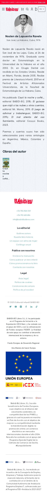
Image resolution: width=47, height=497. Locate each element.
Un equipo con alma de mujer (23, 241)
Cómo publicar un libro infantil (23, 260)
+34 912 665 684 (23, 215)
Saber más (41, 2)
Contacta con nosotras (23, 267)
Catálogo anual (23, 245)
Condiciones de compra (23, 286)
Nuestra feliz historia (23, 237)
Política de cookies (23, 282)
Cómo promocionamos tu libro (23, 263)
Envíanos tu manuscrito (23, 256)
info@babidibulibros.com (23, 220)
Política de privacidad (23, 290)
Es (41, 9)
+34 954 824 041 (23, 211)
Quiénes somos (23, 233)
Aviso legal (24, 279)
